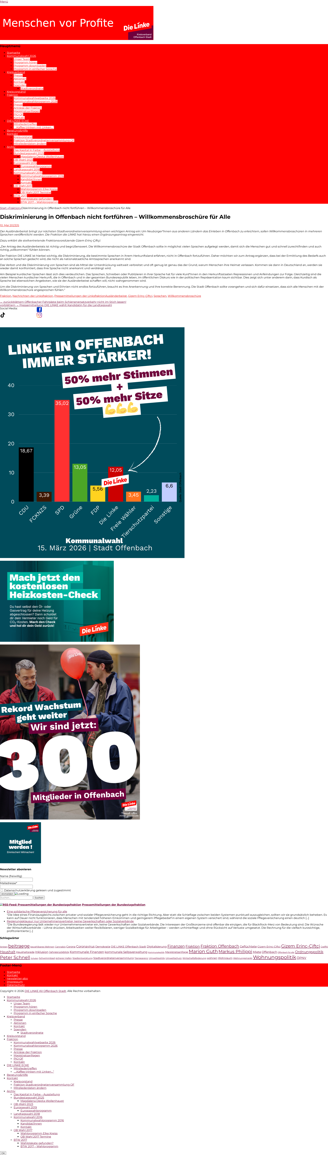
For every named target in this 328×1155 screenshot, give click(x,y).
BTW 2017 (20, 195)
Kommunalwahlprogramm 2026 (36, 101)
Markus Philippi (235, 951)
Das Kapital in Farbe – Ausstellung (37, 150)
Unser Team (22, 59)
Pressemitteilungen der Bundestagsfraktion (113, 904)
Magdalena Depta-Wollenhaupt (42, 156)
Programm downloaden (30, 65)
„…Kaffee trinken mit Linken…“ (34, 127)
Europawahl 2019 (25, 163)
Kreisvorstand (16, 91)
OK (3, 1153)
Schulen (34, 958)
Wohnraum (225, 958)
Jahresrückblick (59, 952)
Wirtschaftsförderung (194, 958)
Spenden (20, 85)
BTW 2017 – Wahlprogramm (39, 202)
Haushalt (7, 952)
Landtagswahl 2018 (27, 169)
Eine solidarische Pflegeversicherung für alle (37, 911)
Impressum (15, 981)
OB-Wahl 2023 (23, 160)
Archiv (11, 147)
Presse (18, 75)
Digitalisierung (157, 946)
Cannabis (60, 946)
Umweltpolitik (157, 958)
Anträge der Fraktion (28, 108)
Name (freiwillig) (11, 876)
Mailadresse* (8, 883)
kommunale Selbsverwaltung (126, 952)
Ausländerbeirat (116, 296)
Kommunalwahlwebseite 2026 (35, 98)
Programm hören (25, 62)
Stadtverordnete (31, 88)
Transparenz (141, 958)
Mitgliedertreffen (25, 124)
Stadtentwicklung (82, 958)
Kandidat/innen (31, 179)
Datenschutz (16, 985)
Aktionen (20, 78)
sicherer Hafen (64, 958)
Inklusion (41, 952)
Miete (257, 952)
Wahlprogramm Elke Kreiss (39, 189)
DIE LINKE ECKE (18, 121)
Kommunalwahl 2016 (28, 172)
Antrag (4, 946)
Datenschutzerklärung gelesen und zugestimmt (37, 890)
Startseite (13, 52)
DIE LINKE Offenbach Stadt (128, 946)
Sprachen (160, 296)
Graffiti (324, 946)
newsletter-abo (17, 978)
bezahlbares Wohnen (42, 946)
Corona (71, 946)
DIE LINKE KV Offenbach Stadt (45, 991)
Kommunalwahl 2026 (21, 56)
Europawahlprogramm (36, 166)
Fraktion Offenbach (220, 946)
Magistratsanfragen (27, 111)
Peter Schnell (15, 957)
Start (4, 208)
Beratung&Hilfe (17, 130)
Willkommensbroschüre (184, 296)
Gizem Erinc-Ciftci (269, 946)
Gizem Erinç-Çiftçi (140, 296)
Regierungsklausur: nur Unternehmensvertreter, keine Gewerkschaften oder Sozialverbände (70, 921)
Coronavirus (85, 946)
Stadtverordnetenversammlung (113, 958)
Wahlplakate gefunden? (36, 198)
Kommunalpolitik (156, 952)
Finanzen (176, 946)
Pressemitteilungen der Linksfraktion (79, 296)
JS (17, 225)
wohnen (212, 958)
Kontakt (19, 82)
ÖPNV (301, 958)
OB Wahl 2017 (23, 185)
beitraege (19, 946)
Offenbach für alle (286, 952)
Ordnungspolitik (309, 952)
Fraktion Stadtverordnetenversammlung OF (44, 140)
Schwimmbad (47, 958)
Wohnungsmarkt (242, 958)
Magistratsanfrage (176, 952)
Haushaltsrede (25, 952)
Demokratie (102, 946)
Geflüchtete (248, 946)
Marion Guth (203, 951)
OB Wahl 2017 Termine (35, 192)
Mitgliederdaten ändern (30, 143)
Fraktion (12, 95)
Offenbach (269, 952)
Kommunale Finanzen (87, 952)
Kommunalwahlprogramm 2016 (42, 176)
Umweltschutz (174, 958)
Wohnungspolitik (274, 957)
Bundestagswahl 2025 (29, 153)
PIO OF (18, 114)
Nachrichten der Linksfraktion (32, 296)
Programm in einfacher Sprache (35, 69)
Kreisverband (16, 72)
